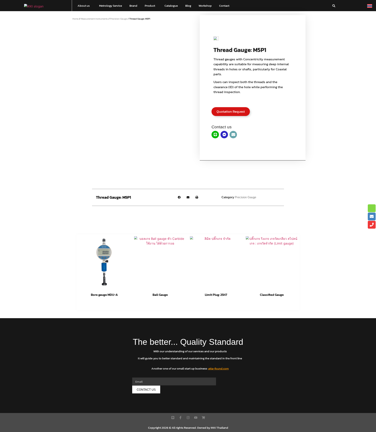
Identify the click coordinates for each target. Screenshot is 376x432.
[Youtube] (195, 417)
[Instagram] (188, 417)
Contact (224, 5)
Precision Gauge (118, 19)
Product (150, 5)
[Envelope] (233, 134)
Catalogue (171, 5)
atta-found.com (218, 368)
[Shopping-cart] (203, 417)
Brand (133, 5)
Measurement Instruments (94, 19)
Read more (104, 304)
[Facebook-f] (180, 417)
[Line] (215, 134)
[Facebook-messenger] (224, 134)
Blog (188, 5)
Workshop (205, 5)
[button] (84, 6)
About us (84, 5)
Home (75, 19)
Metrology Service (110, 5)
